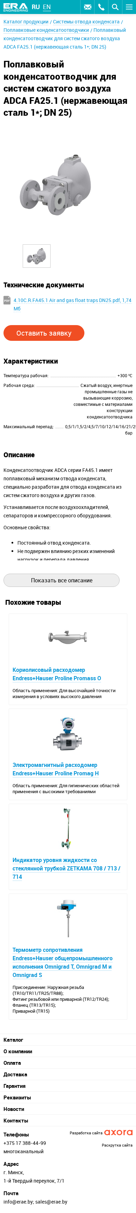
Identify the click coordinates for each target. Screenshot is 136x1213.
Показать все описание (61, 580)
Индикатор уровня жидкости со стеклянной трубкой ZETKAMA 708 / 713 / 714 (66, 868)
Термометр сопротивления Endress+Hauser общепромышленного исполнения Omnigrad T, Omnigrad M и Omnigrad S (63, 962)
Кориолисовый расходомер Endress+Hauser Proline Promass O (57, 674)
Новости (13, 1108)
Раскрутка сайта (117, 1145)
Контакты (15, 1120)
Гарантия (14, 1085)
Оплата (12, 1062)
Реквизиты (17, 1097)
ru (36, 6)
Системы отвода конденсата (86, 21)
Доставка (15, 1074)
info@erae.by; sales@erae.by (35, 1201)
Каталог (13, 1039)
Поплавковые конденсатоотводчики (46, 30)
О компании (17, 1051)
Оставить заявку (87, 7)
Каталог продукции (25, 21)
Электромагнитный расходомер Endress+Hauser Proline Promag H (56, 769)
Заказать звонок (101, 7)
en (47, 6)
